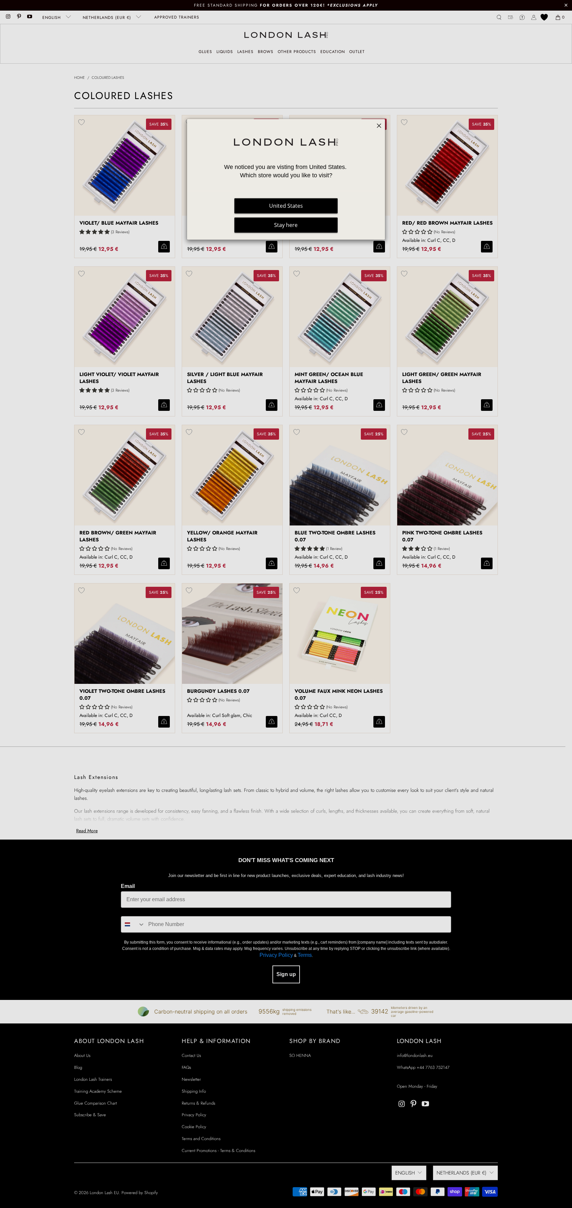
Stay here (286, 225)
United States (286, 206)
